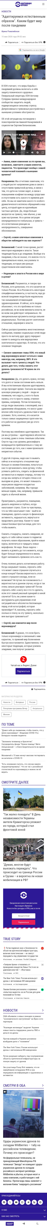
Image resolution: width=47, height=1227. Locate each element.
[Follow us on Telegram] (28, 1202)
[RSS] (34, 1202)
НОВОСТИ (10, 1010)
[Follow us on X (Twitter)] (10, 1202)
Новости (6, 11)
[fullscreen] (42, 152)
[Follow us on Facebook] (4, 1202)
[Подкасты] (40, 1202)
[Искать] (37, 1223)
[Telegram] (24, 1223)
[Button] (11, 42)
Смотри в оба (14, 1085)
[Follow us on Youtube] (16, 1202)
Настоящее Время (15, 138)
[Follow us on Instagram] (22, 1202)
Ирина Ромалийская (10, 31)
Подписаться (23, 671)
